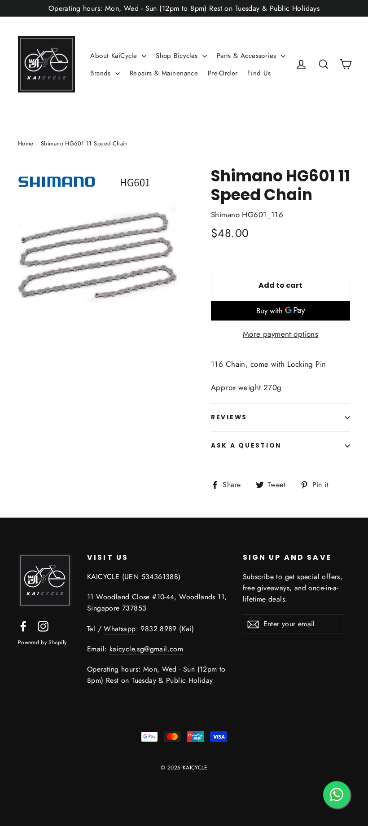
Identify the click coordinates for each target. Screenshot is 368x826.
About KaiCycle (114, 56)
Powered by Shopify (42, 642)
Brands (101, 73)
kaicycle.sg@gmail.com (146, 649)
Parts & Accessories (248, 56)
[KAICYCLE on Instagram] (43, 625)
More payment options (281, 334)
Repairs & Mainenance (164, 73)
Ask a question (246, 445)
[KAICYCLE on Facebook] (23, 625)
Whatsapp (120, 629)
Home (26, 143)
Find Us (259, 73)
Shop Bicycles (178, 56)
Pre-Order (223, 73)
